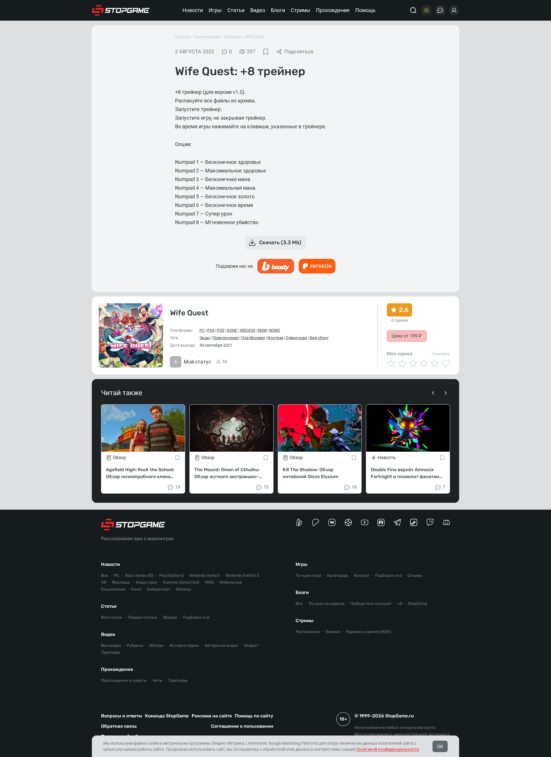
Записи (332, 631)
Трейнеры (233, 36)
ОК (440, 746)
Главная (183, 36)
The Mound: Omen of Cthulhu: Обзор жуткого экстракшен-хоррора (226, 473)
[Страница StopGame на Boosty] (299, 522)
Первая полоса (142, 617)
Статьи (236, 10)
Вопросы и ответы (121, 716)
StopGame (417, 603)
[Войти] (454, 10)
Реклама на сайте (212, 716)
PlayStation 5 (171, 575)
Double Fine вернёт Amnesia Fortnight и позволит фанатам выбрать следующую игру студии (405, 473)
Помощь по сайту (254, 716)
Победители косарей (370, 603)
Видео (257, 10)
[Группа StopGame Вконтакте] (331, 522)
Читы (157, 680)
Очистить (441, 354)
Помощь (365, 10)
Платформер (253, 337)
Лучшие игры (308, 575)
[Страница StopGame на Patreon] (315, 522)
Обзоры (170, 617)
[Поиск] (413, 10)
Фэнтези (275, 337)
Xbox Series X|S (139, 575)
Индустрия (146, 582)
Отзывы (415, 575)
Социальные (113, 589)
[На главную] (121, 10)
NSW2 (274, 330)
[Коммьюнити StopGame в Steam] (413, 522)
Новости (193, 10)
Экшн (204, 337)
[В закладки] (265, 51)
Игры (215, 10)
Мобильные (231, 582)
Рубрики (135, 645)
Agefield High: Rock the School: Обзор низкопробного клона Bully (140, 473)
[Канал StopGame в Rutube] (381, 522)
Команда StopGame (167, 716)
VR (103, 582)
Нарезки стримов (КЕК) (368, 631)
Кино (136, 589)
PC (202, 330)
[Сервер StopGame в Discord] (446, 522)
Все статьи (111, 617)
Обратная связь (119, 726)
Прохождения (333, 10)
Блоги (278, 10)
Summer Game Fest (181, 582)
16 (354, 487)
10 (266, 487)
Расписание (308, 631)
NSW (262, 330)
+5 (399, 603)
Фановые (121, 582)
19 (177, 487)
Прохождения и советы (124, 680)
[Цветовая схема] (426, 10)
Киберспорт (158, 589)
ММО (209, 582)
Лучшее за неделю (327, 603)
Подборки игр (196, 617)
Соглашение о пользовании (242, 726)
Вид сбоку (319, 337)
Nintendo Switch (204, 575)
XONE (232, 330)
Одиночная (296, 337)
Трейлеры (110, 652)
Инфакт (251, 645)
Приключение (225, 337)
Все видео (111, 645)
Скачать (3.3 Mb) (280, 242)
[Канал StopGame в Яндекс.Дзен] (348, 522)
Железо (183, 589)
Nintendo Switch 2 (242, 575)
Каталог (361, 575)
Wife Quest (255, 36)
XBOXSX (247, 330)
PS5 (220, 330)
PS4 (210, 330)
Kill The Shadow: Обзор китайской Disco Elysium (310, 473)
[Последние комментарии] (440, 10)
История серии (184, 645)
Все (104, 575)
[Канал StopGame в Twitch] (430, 522)
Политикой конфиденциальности (387, 749)
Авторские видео (221, 645)
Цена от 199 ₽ (407, 336)
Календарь (337, 575)
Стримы (300, 10)
